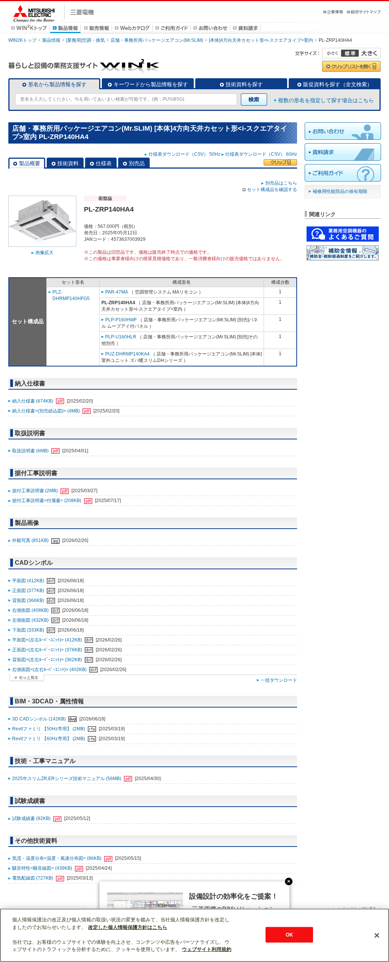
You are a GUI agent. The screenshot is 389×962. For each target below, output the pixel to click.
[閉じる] (376, 935)
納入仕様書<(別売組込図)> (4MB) (46, 411)
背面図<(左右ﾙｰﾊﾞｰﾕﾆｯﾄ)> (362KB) (47, 659)
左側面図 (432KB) (31, 620)
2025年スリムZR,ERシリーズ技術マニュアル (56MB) (67, 778)
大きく (365, 53)
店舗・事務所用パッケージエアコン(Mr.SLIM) (157, 40)
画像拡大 (44, 252)
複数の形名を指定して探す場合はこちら (326, 100)
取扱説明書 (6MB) (31, 450)
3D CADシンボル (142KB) (39, 719)
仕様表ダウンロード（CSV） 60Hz (261, 154)
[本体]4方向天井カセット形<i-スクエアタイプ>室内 (261, 40)
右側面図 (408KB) (31, 610)
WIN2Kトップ (22, 40)
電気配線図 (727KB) (33, 878)
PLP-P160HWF (121, 319)
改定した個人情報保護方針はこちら (127, 927)
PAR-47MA (116, 292)
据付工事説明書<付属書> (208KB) (47, 500)
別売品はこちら (281, 183)
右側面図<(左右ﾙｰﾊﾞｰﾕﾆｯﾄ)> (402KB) (50, 669)
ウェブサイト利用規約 (206, 949)
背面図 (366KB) (28, 600)
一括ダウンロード (279, 680)
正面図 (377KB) (28, 590)
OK (289, 934)
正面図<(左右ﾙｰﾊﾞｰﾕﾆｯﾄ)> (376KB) (47, 649)
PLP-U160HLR (120, 337)
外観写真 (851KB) (31, 540)
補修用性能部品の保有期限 (340, 191)
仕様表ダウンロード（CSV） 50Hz (184, 154)
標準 (350, 53)
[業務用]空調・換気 (85, 40)
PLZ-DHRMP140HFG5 (71, 295)
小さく (336, 53)
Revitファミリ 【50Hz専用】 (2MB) (49, 728)
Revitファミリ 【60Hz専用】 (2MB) (49, 738)
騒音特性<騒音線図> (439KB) (42, 868)
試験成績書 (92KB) (32, 818)
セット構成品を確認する (272, 189)
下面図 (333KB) (28, 630)
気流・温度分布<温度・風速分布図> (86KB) (57, 858)
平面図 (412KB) (28, 580)
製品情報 (51, 40)
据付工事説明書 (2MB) (35, 490)
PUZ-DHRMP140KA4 (127, 354)
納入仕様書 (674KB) (33, 401)
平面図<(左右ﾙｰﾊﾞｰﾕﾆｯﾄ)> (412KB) (47, 640)
